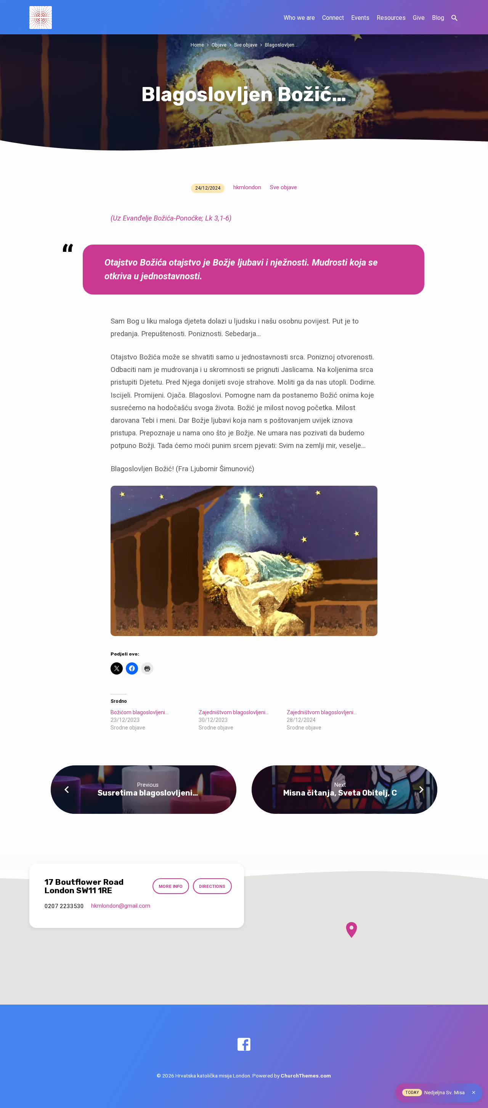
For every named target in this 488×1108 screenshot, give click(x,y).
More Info (171, 886)
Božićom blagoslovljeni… (140, 712)
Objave (219, 45)
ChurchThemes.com (306, 1076)
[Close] (473, 1092)
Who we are (299, 17)
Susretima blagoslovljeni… (148, 792)
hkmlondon (247, 187)
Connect (333, 17)
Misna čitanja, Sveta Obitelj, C (340, 792)
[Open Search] (454, 18)
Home (197, 45)
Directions (212, 886)
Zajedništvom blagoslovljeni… (234, 712)
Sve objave (245, 45)
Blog (438, 17)
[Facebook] (243, 1045)
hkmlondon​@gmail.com (120, 905)
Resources (391, 17)
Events (360, 17)
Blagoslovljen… (281, 45)
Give (419, 17)
